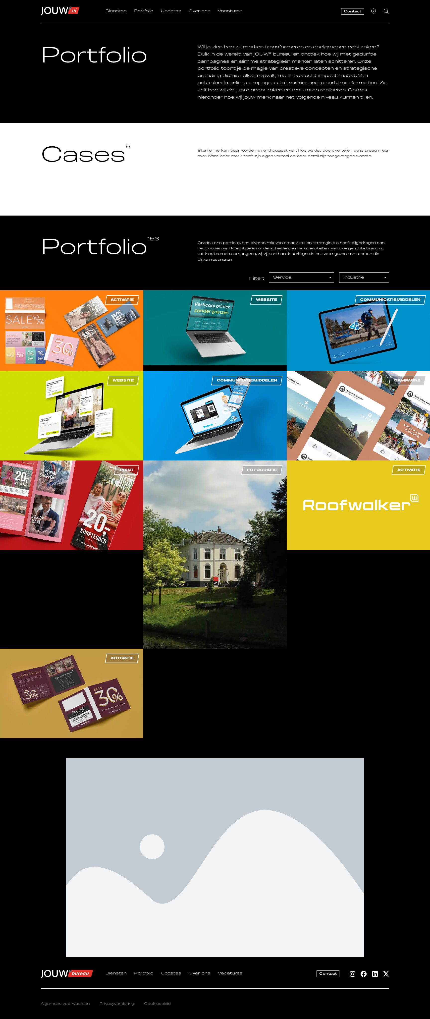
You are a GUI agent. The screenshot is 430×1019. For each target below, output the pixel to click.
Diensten (116, 11)
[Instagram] (352, 974)
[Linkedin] (375, 974)
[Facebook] (364, 974)
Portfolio (143, 11)
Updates (171, 11)
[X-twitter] (386, 974)
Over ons (199, 11)
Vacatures (230, 11)
